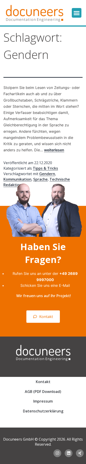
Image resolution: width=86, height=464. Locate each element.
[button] (76, 13)
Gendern (47, 173)
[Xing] (80, 453)
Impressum (43, 401)
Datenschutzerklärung (43, 411)
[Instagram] (57, 453)
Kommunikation (17, 179)
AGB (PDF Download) (43, 391)
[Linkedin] (68, 453)
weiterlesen (54, 150)
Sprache (40, 179)
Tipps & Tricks (45, 168)
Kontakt (43, 381)
